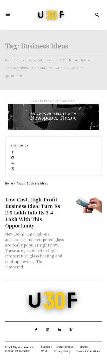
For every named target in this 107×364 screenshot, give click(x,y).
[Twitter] (13, 168)
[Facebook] (13, 152)
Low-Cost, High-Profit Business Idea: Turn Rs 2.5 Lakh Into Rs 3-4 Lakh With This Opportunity (32, 212)
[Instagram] (13, 157)
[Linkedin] (13, 163)
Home (9, 183)
